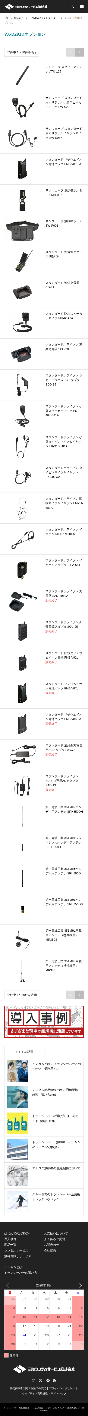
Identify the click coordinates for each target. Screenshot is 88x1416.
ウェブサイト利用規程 (35, 1393)
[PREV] (8, 1285)
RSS (54, 1380)
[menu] (81, 6)
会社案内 (50, 1250)
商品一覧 (10, 1244)
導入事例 (10, 1239)
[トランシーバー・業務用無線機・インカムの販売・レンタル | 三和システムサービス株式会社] (26, 6)
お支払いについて (56, 1233)
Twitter (40, 1380)
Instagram (33, 1380)
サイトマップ (58, 1393)
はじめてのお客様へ (17, 1233)
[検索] (72, 6)
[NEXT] (80, 1285)
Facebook (47, 1380)
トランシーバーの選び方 (20, 1272)
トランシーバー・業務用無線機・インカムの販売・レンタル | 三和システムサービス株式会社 (41, 1408)
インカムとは (13, 1267)
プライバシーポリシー (62, 1388)
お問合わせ (51, 1244)
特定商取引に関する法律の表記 (28, 1388)
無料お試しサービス (17, 1256)
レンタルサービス (16, 1250)
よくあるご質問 (54, 1239)
